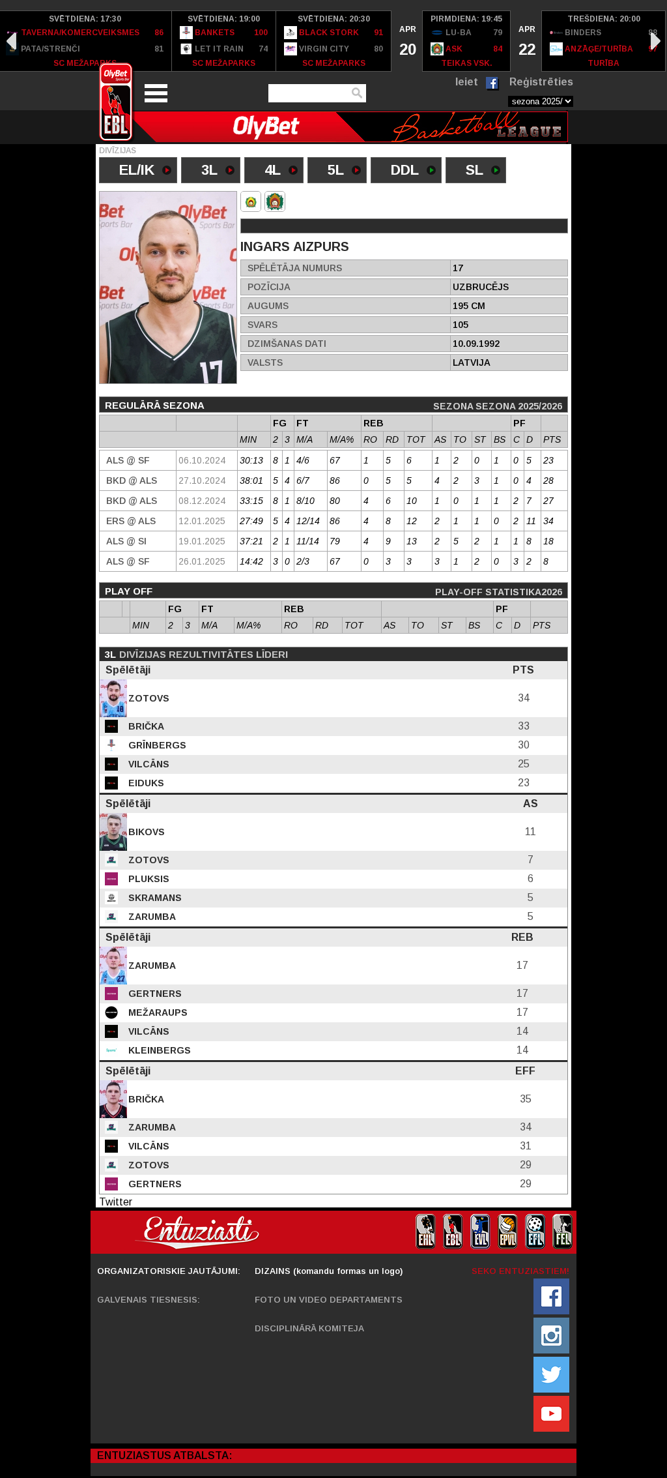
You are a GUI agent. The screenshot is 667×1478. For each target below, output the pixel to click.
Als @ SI (126, 541)
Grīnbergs (156, 745)
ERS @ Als (131, 521)
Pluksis (147, 879)
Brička (145, 726)
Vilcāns (147, 764)
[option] (224, 41)
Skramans (154, 898)
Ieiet (466, 81)
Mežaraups (157, 1012)
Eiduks (145, 783)
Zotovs (147, 698)
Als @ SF (128, 460)
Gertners (154, 993)
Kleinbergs (158, 1050)
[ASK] (250, 201)
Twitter (115, 1201)
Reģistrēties (541, 81)
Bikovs (145, 832)
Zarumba (151, 916)
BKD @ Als (131, 480)
